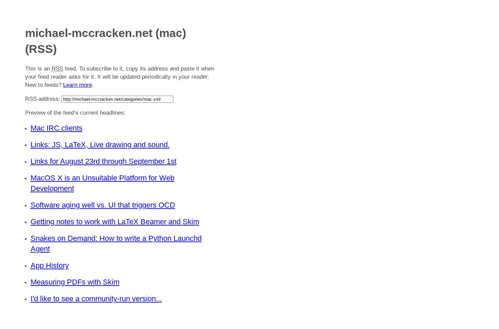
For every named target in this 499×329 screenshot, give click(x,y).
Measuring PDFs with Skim (75, 282)
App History (50, 265)
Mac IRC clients (56, 128)
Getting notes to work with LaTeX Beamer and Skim (115, 221)
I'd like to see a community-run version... (96, 298)
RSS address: (42, 99)
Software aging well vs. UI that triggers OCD (103, 205)
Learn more (77, 85)
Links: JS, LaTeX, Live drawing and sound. (100, 144)
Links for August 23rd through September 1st (104, 161)
